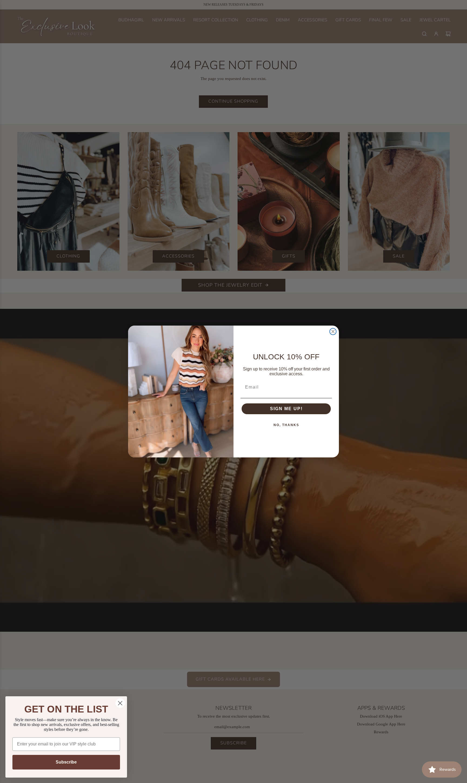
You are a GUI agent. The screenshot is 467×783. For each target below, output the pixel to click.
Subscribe (66, 762)
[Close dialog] (333, 331)
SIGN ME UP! (286, 408)
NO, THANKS (286, 425)
